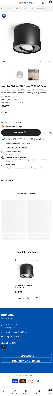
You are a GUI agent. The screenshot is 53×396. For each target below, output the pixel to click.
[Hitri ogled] (37, 260)
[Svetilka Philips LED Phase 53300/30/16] (26, 271)
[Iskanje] (9, 3)
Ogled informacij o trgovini (16, 147)
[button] (45, 61)
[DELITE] (50, 133)
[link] (45, 133)
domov (3, 9)
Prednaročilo (21, 132)
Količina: (4, 112)
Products (12, 9)
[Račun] (43, 3)
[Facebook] (3, 347)
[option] (26, 38)
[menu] (2, 3)
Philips (14, 96)
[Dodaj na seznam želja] (36, 298)
